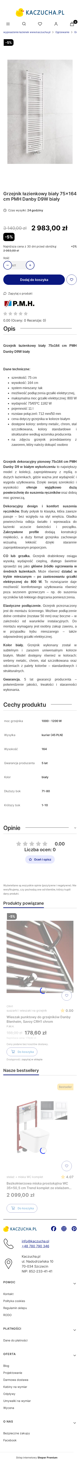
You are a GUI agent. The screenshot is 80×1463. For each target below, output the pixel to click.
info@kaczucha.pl (35, 1241)
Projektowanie (12, 1372)
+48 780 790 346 (35, 1246)
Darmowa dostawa (15, 1379)
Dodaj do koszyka (34, 280)
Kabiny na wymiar (15, 1386)
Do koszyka (26, 1051)
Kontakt (8, 1294)
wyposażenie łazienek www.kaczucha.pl (26, 32)
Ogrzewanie (62, 32)
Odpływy (9, 1394)
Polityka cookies (14, 1301)
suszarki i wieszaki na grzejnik (27, 1010)
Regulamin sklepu (15, 1308)
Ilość (6, 258)
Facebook (10, 1440)
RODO (7, 1315)
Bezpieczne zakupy (16, 1433)
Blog (6, 1365)
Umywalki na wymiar (17, 1401)
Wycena (8, 1408)
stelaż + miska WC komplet (25, 1177)
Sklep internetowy (36, 1457)
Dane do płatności (15, 1340)
